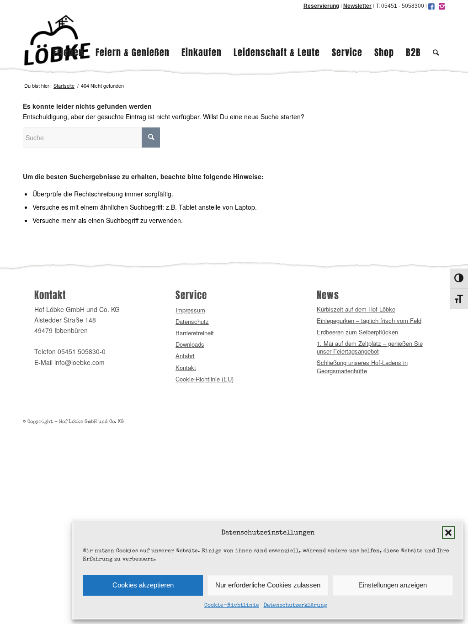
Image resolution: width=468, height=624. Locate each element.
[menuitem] (68, 40)
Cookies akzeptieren (143, 585)
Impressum (190, 310)
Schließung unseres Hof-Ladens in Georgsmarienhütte (362, 366)
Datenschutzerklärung (295, 605)
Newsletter (357, 6)
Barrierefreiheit (195, 332)
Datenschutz (192, 321)
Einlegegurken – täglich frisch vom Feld (369, 320)
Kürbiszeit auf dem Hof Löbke (356, 309)
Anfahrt (185, 355)
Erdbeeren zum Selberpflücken (357, 332)
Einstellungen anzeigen (392, 585)
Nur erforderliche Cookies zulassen (267, 585)
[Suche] (436, 40)
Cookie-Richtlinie (231, 605)
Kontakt (186, 367)
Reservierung (321, 6)
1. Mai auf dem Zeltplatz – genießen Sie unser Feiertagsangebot (370, 347)
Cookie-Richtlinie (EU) (205, 379)
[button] (448, 532)
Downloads (190, 344)
